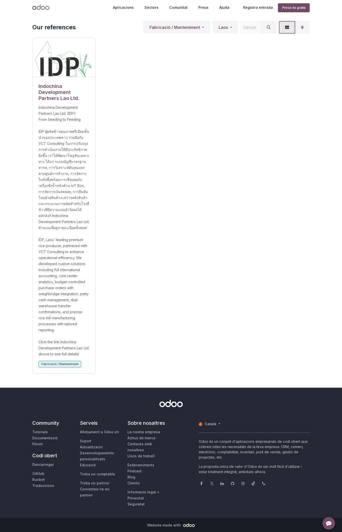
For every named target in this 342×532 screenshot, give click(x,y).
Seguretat (136, 504)
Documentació (45, 438)
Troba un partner (94, 483)
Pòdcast (134, 471)
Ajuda (224, 7)
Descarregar (43, 464)
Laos (223, 27)
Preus (203, 7)
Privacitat (135, 498)
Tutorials (40, 432)
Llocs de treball (140, 456)
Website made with (164, 525)
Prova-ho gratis (293, 8)
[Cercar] (268, 27)
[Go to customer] (64, 57)
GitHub (38, 473)
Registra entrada (258, 7)
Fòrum (37, 444)
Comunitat (178, 7)
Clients (133, 483)
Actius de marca (141, 438)
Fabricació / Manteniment (174, 27)
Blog (131, 477)
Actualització (91, 447)
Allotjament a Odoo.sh (99, 432)
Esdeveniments (140, 465)
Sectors (151, 7)
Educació (88, 465)
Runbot (38, 479)
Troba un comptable (97, 474)
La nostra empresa (143, 432)
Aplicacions (123, 7)
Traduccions (43, 485)
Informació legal (141, 492)
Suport (85, 441)
